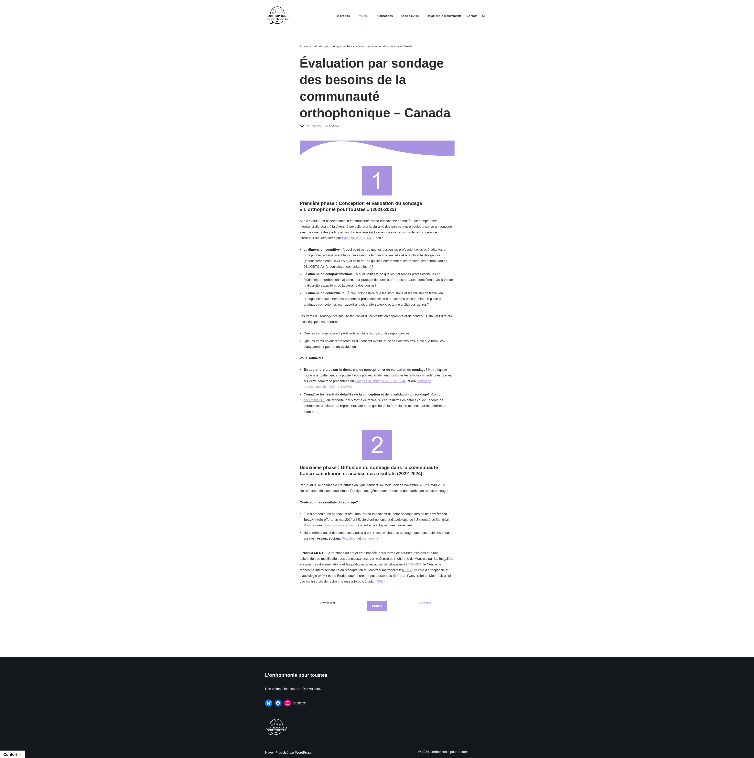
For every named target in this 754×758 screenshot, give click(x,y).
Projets (377, 605)
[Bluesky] (268, 703)
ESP (397, 576)
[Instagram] (287, 703)
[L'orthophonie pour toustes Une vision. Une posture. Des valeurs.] (277, 16)
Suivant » (425, 603)
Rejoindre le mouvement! (444, 15)
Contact (472, 15)
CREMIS (413, 564)
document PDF (314, 400)
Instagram (369, 538)
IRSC (379, 581)
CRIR (407, 570)
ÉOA (322, 576)
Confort (12, 754)
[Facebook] (278, 703)
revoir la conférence (338, 525)
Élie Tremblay (313, 126)
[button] (351, 16)
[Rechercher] (483, 15)
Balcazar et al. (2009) (358, 238)
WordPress (303, 752)
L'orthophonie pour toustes (296, 675)
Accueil (304, 46)
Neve (269, 752)
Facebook (350, 538)
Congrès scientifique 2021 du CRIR (380, 381)
